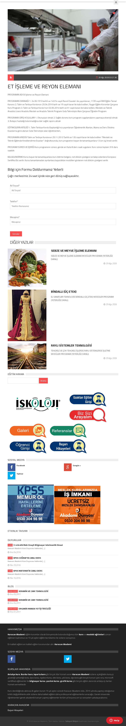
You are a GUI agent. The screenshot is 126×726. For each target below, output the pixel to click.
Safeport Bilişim (72, 721)
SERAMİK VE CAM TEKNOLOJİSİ (28, 591)
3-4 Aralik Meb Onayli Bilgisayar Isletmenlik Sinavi (35, 545)
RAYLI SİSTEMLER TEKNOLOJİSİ (71, 345)
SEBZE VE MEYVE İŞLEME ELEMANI (74, 250)
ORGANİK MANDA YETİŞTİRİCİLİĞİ (29, 608)
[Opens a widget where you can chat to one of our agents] (114, 720)
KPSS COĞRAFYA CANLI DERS (24, 558)
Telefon (14, 201)
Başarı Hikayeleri (15, 710)
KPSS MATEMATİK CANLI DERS (25, 570)
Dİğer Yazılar (21, 242)
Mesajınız (15, 217)
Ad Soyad (15, 185)
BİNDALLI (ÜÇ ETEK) (63, 291)
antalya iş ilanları (104, 681)
